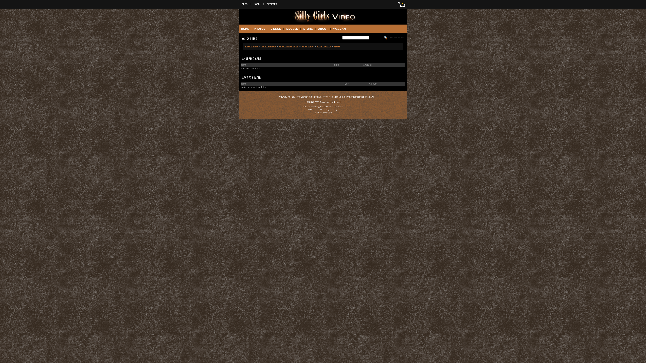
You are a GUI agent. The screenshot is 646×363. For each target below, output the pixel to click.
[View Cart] (402, 8)
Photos (259, 28)
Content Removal (364, 97)
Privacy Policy (286, 97)
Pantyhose (269, 46)
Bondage (308, 46)
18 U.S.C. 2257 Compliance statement (323, 102)
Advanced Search (396, 37)
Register (272, 4)
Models (292, 28)
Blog (244, 4)
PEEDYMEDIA (320, 113)
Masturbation (288, 46)
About (323, 28)
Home (245, 28)
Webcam (339, 28)
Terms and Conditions (309, 97)
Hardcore (251, 46)
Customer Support (342, 97)
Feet (337, 46)
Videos (276, 28)
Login (257, 4)
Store (308, 28)
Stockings (324, 46)
